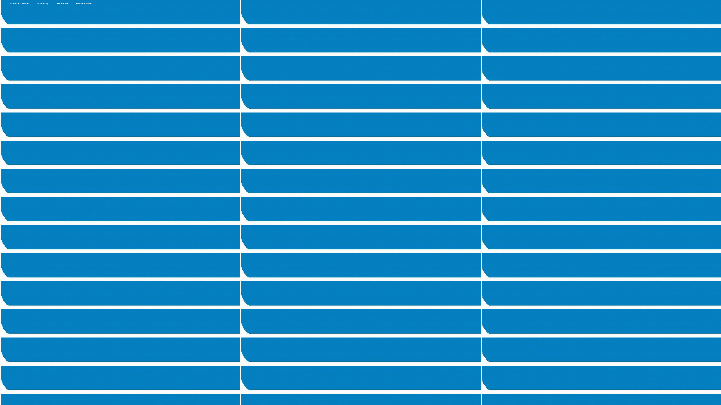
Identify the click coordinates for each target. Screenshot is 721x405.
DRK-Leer (62, 3)
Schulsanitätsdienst (19, 3)
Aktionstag (42, 3)
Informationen (83, 3)
